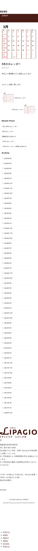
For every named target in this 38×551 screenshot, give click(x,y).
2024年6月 (8, 253)
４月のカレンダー (17, 109)
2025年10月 (8, 193)
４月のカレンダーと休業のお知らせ (14, 146)
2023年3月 (8, 303)
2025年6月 (8, 203)
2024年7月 (8, 248)
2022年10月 (8, 318)
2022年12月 (8, 313)
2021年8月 (8, 383)
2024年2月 (8, 263)
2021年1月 (8, 408)
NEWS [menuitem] (5, 535)
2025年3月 (8, 213)
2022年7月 (8, 328)
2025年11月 (8, 188)
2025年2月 (8, 218)
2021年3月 (8, 403)
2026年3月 (8, 173)
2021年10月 (8, 373)
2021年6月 (8, 388)
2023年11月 (8, 273)
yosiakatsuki (18, 503)
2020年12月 (8, 413)
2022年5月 (8, 338)
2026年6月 (8, 158)
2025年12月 (8, 183)
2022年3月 (8, 348)
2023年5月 (8, 298)
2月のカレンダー (20, 98)
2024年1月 (8, 268)
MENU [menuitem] (5, 541)
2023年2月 (8, 308)
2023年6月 (8, 293)
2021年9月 (8, 378)
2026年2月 (8, 178)
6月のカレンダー (8, 131)
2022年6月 (8, 333)
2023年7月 (8, 288)
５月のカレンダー (8, 141)
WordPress (32, 503)
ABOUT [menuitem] (6, 538)
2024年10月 (8, 238)
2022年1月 (8, 358)
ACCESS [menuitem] (6, 544)
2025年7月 (8, 198)
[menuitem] (6, 532)
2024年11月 (8, 233)
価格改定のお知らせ (9, 136)
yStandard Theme (8, 503)
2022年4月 (8, 343)
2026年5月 (8, 163)
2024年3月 (8, 258)
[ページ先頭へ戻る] (8, 521)
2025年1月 (8, 223)
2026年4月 (8, 168)
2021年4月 (8, 398)
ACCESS (3, 490)
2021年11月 (8, 368)
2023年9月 (8, 283)
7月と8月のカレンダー (10, 126)
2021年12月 (8, 363)
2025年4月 (8, 208)
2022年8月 (8, 323)
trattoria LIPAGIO (21, 499)
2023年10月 (8, 278)
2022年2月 (8, 353)
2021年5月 (8, 393)
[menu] (35, 16)
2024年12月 (8, 228)
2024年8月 (8, 243)
